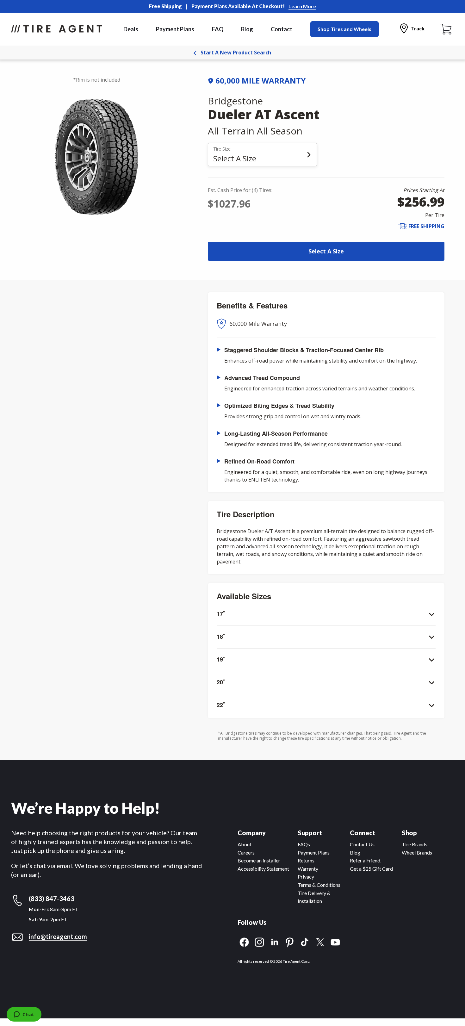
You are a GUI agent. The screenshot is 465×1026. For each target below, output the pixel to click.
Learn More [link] (302, 6)
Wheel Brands (417, 852)
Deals (130, 29)
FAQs (304, 844)
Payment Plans (175, 29)
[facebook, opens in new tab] (244, 941)
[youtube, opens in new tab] (335, 941)
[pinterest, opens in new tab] (289, 941)
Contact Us (362, 844)
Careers (246, 852)
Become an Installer (259, 860)
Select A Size (326, 251)
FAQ (218, 29)
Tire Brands (414, 844)
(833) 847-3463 (51, 898)
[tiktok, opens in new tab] (305, 941)
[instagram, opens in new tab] (259, 941)
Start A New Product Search (236, 52)
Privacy (306, 877)
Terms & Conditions (319, 885)
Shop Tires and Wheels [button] (344, 29)
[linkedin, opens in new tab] (274, 941)
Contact (281, 29)
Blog (247, 29)
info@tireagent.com (58, 936)
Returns (306, 860)
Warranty (308, 869)
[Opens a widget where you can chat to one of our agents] (23, 1015)
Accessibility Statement (263, 869)
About (244, 844)
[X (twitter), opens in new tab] (320, 941)
